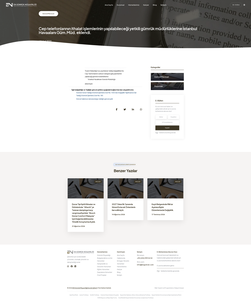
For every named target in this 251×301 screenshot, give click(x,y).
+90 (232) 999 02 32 (144, 258)
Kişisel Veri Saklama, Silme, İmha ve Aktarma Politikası (135, 295)
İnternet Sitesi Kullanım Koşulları (110, 295)
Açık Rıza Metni (74, 295)
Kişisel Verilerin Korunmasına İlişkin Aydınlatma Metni (166, 295)
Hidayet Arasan (179, 288)
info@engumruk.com (145, 265)
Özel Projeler (101, 275)
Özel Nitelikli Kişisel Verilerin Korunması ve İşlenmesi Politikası (136, 298)
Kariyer (146, 5)
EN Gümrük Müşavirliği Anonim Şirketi (84, 288)
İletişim (163, 5)
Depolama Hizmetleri (104, 272)
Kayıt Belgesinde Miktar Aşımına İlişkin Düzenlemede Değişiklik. (163, 207)
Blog (155, 5)
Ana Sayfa (109, 5)
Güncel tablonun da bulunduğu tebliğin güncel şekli (94, 99)
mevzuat (97, 181)
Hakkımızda (121, 258)
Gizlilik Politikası (94, 295)
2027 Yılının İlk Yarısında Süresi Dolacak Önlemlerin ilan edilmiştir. (123, 207)
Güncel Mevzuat (48, 13)
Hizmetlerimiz (133, 5)
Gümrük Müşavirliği (103, 255)
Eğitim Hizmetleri (103, 269)
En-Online (236, 5)
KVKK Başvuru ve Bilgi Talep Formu (107, 298)
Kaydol (167, 128)
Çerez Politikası (84, 295)
